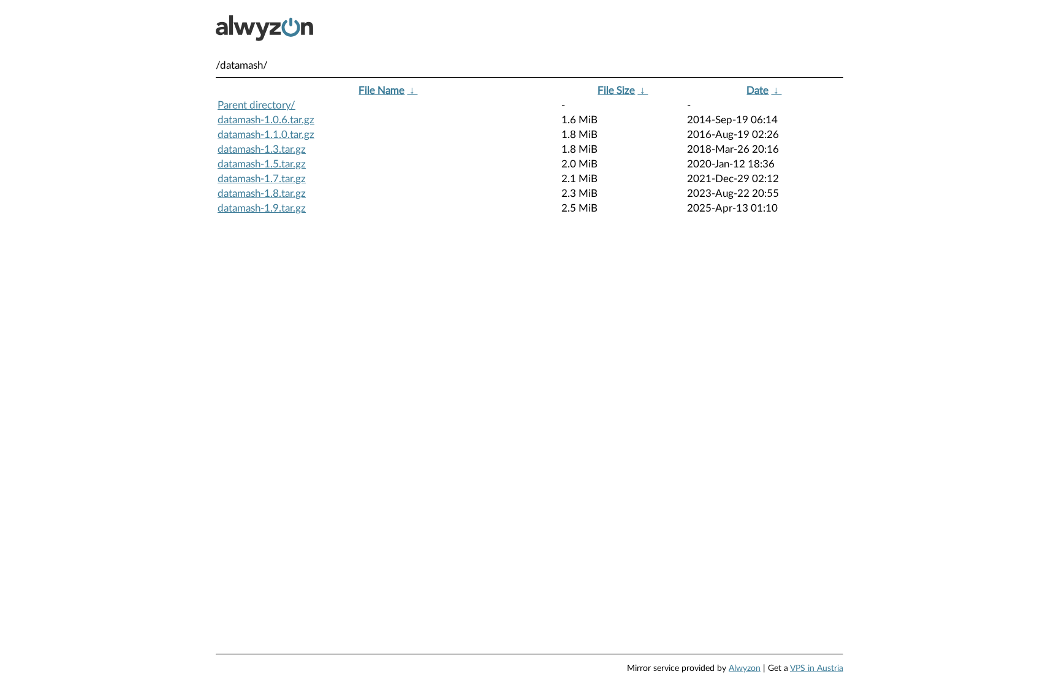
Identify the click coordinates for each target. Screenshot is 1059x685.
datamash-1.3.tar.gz (262, 149)
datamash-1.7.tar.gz (262, 179)
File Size (616, 90)
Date (757, 90)
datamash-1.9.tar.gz (262, 208)
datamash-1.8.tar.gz (262, 193)
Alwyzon (745, 668)
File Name (381, 90)
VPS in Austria (816, 668)
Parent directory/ (256, 105)
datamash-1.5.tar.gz (262, 164)
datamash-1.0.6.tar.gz (266, 120)
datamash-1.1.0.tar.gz (266, 134)
